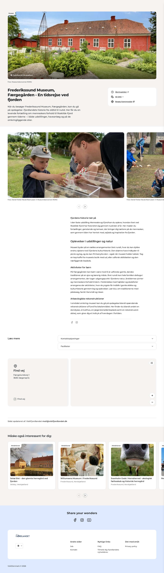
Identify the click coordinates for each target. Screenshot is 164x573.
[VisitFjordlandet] (22, 535)
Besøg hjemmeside (123, 102)
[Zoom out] (152, 402)
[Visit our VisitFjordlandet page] (75, 520)
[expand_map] (151, 363)
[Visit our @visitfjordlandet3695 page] (89, 520)
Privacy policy (131, 546)
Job (71, 546)
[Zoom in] (152, 395)
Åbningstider (121, 92)
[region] (113, 382)
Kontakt (73, 550)
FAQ (99, 546)
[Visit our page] (82, 520)
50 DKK (118, 97)
